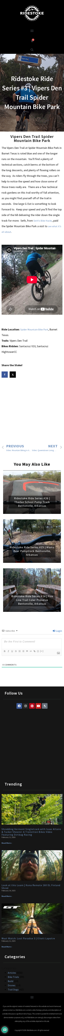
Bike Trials (13, 976)
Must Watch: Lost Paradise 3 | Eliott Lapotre (28, 938)
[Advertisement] (32, 411)
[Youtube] (38, 706)
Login (58, 630)
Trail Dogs (13, 989)
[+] (41, 651)
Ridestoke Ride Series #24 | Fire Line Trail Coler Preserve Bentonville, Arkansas (32, 599)
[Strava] (45, 706)
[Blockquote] (27, 651)
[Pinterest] (32, 706)
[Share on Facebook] (5, 374)
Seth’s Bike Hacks (43, 220)
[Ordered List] (19, 651)
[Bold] (4, 651)
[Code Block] (30, 651)
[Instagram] (25, 706)
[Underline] (12, 651)
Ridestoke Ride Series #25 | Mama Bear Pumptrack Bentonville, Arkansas (32, 550)
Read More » (7, 843)
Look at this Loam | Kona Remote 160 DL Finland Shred (31, 887)
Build (10, 981)
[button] (32, 30)
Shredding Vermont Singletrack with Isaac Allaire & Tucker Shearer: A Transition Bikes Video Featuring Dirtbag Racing (31, 831)
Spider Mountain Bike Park (34, 329)
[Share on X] (13, 374)
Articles (12, 972)
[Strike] (16, 651)
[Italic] (8, 651)
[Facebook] (19, 706)
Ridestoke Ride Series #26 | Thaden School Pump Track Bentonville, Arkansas (32, 502)
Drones (11, 985)
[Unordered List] (23, 651)
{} (38, 651)
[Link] (34, 651)
